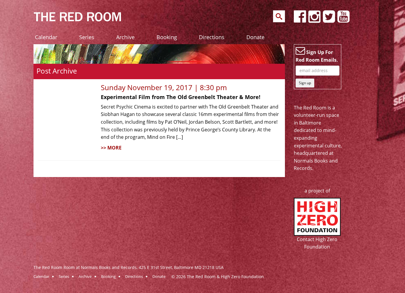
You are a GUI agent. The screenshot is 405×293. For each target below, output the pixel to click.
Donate (255, 37)
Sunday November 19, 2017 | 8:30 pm (164, 87)
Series (86, 37)
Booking (167, 37)
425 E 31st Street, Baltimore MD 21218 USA (181, 267)
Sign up (305, 82)
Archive (125, 37)
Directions (211, 37)
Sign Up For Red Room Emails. (317, 56)
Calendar (46, 37)
